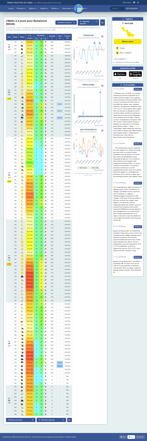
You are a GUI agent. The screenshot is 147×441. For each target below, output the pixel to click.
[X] (138, 2)
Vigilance (32, 8)
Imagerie (43, 8)
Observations (66, 8)
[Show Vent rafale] (94, 168)
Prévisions (20, 8)
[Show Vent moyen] (82, 168)
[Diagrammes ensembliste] (102, 22)
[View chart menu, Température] (102, 36)
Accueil (11, 8)
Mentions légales (71, 437)
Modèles (54, 8)
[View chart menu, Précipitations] (102, 85)
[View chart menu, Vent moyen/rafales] (102, 130)
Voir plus (137, 89)
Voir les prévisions (132, 8)
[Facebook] (134, 2)
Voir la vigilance (119, 59)
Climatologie (81, 8)
